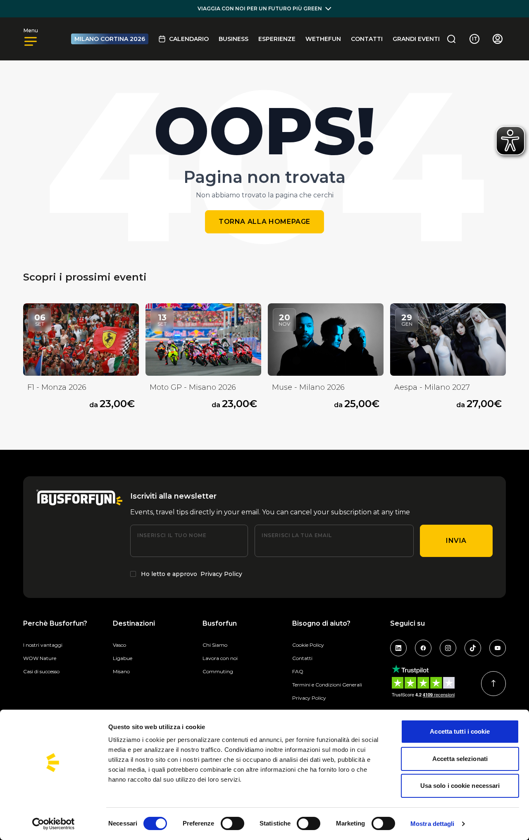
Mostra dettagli (432, 823)
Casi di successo (41, 671)
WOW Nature (39, 658)
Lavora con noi (220, 658)
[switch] (232, 823)
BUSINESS (233, 39)
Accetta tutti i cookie (460, 731)
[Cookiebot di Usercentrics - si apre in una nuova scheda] (53, 824)
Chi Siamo (215, 645)
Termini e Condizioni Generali (327, 685)
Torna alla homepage (264, 222)
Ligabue (122, 658)
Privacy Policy (221, 574)
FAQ (297, 671)
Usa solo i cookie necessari (460, 785)
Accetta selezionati (460, 758)
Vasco (119, 645)
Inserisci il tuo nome (171, 535)
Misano (121, 671)
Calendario (189, 39)
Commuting (218, 671)
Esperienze (276, 39)
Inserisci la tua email (297, 535)
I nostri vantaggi (42, 645)
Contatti (367, 39)
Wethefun (323, 39)
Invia (456, 541)
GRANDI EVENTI (416, 39)
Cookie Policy (308, 645)
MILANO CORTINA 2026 (109, 39)
